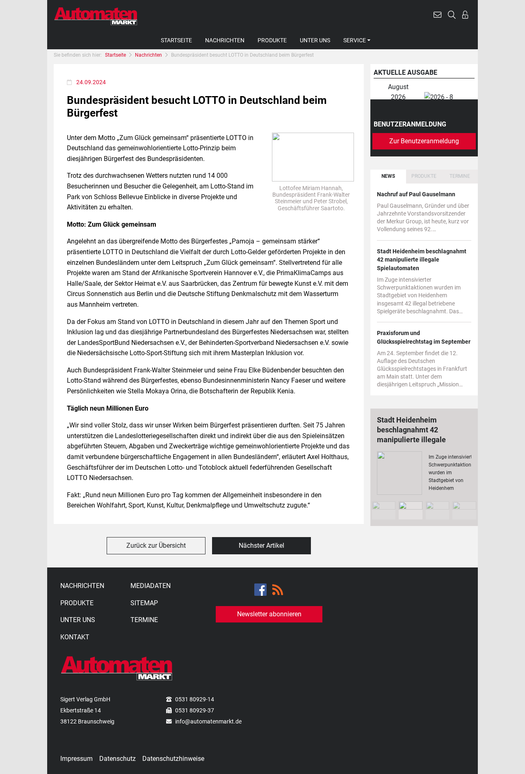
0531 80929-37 (194, 710)
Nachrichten (224, 40)
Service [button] (354, 40)
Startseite (176, 40)
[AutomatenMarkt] (96, 16)
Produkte (272, 40)
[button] (437, 16)
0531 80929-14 (194, 699)
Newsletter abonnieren (269, 614)
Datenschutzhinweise (173, 759)
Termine (144, 620)
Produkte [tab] (423, 176)
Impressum (76, 759)
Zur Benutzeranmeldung (424, 141)
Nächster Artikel (261, 545)
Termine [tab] (460, 176)
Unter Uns (315, 40)
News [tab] (388, 176)
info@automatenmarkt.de (208, 721)
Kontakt (74, 637)
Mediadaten (150, 586)
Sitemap (144, 603)
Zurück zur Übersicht (156, 545)
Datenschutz (117, 759)
